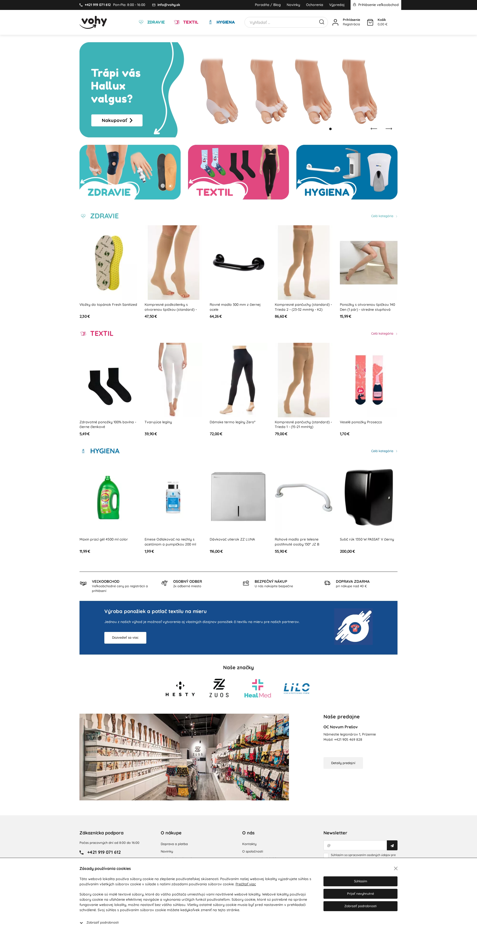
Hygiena (225, 22)
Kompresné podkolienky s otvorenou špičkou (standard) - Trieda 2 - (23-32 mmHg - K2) (106, 309)
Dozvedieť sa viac (125, 637)
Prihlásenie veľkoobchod (378, 4)
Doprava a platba (174, 844)
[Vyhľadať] (321, 21)
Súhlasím (360, 881)
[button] (325, 129)
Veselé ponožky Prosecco (296, 422)
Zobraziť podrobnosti (102, 922)
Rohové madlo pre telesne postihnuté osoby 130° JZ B (232, 541)
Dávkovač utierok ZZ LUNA (167, 539)
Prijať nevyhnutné (360, 894)
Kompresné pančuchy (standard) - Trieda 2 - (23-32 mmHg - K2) (238, 307)
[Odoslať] (392, 845)
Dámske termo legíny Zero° (167, 422)
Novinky (293, 4)
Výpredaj (337, 4)
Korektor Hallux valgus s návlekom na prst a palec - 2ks (365, 307)
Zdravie (155, 22)
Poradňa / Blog (268, 4)
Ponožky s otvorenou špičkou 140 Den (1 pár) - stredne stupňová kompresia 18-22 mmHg (302, 309)
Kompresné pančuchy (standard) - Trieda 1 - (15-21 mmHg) (238, 424)
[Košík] (370, 22)
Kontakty (249, 844)
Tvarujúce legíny (93, 422)
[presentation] (374, 128)
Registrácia (351, 24)
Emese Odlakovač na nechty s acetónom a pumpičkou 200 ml (105, 541)
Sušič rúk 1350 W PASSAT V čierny (302, 539)
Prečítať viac (246, 884)
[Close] (395, 868)
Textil (190, 22)
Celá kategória (382, 216)
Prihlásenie (351, 20)
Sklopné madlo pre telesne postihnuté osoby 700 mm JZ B (365, 541)
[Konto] (335, 22)
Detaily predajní (343, 763)
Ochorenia (314, 4)
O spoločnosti (252, 851)
